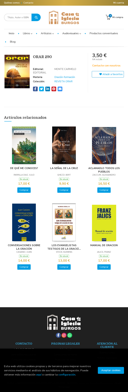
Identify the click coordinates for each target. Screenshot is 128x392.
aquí (39, 374)
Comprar (24, 190)
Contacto (28, 2)
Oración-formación (64, 77)
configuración (66, 374)
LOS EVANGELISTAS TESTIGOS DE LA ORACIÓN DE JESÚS (64, 247)
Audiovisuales (70, 33)
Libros (27, 33)
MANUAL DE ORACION (104, 245)
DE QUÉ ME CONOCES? (24, 168)
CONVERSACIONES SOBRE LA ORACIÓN (24, 247)
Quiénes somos (12, 2)
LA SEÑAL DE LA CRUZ (64, 168)
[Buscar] (36, 17)
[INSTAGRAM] (64, 335)
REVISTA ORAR (63, 81)
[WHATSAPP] (69, 335)
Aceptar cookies (110, 370)
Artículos (46, 33)
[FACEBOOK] (58, 335)
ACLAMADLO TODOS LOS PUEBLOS (104, 170)
